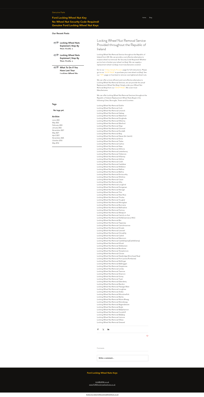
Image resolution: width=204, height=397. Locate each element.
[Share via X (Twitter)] (103, 329)
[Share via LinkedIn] (108, 329)
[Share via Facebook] (98, 329)
